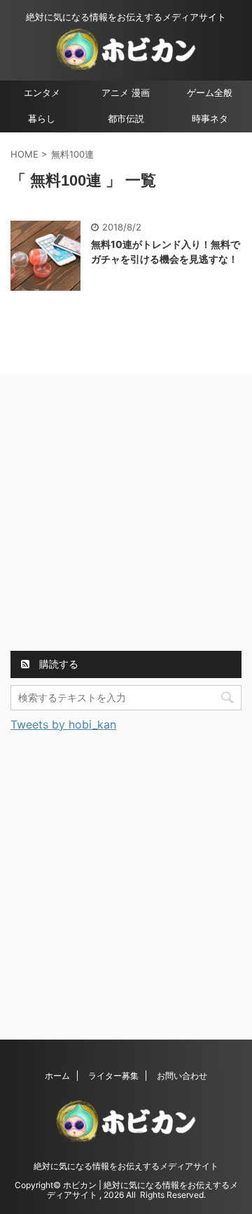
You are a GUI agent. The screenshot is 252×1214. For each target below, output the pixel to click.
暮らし (41, 118)
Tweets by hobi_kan (63, 724)
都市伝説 (126, 118)
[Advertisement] (126, 515)
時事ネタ (210, 118)
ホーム (57, 1075)
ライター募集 (113, 1075)
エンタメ (42, 93)
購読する (57, 664)
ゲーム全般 (209, 93)
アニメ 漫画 (126, 93)
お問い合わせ (182, 1075)
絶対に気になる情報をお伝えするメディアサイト (126, 1166)
